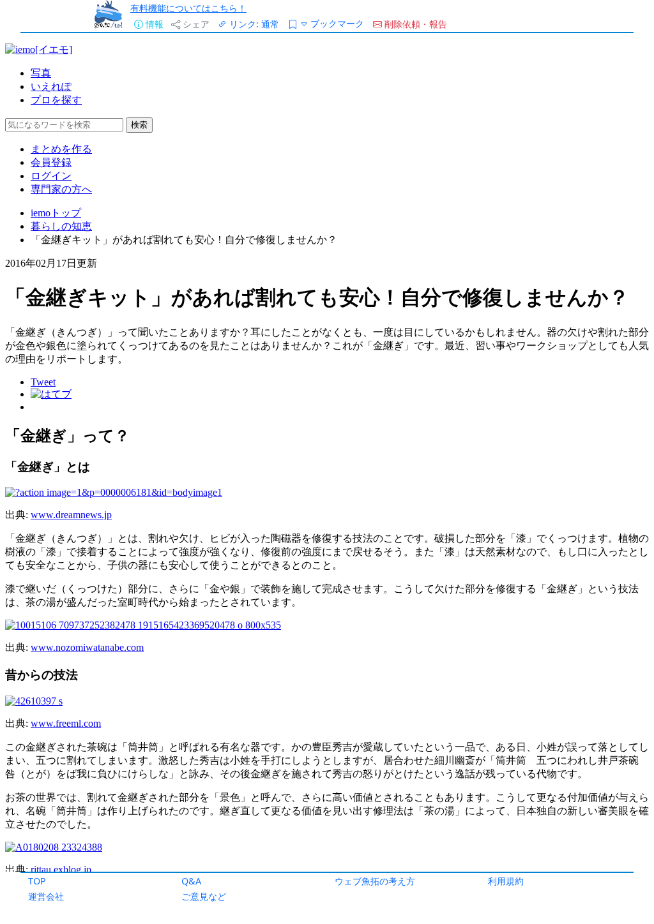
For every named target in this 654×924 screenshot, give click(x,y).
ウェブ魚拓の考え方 (375, 881)
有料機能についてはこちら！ (188, 8)
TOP (37, 881)
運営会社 (46, 896)
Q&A (191, 881)
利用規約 (506, 881)
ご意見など (203, 896)
